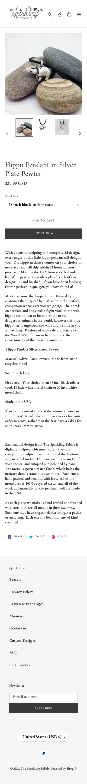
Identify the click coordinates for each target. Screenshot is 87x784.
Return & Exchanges (26, 604)
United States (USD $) (42, 737)
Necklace (12, 196)
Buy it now (43, 233)
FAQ (13, 652)
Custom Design (22, 640)
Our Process (19, 665)
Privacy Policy (21, 591)
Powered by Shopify (64, 769)
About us (16, 616)
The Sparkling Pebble (35, 769)
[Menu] (79, 14)
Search (15, 579)
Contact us (17, 628)
